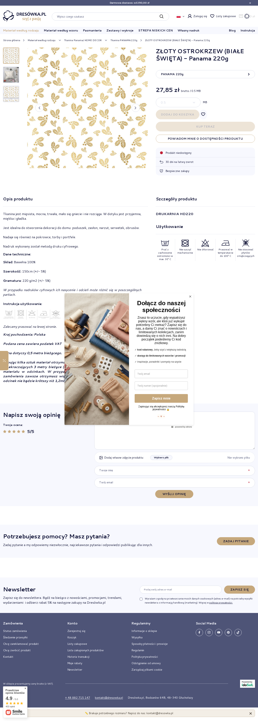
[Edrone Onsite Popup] (129, 360)
